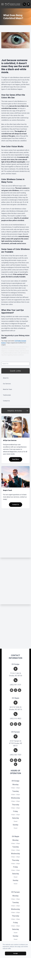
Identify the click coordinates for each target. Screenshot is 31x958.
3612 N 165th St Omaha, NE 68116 (15, 708)
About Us (6, 378)
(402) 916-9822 (15, 719)
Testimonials (7, 395)
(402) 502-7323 (15, 755)
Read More (15, 459)
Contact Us (6, 401)
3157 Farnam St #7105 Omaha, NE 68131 (15, 743)
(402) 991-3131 (15, 685)
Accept (15, 953)
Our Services (7, 383)
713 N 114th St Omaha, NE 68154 (15, 674)
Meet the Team (7, 389)
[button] (2, 4)
